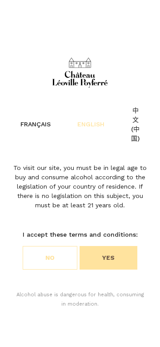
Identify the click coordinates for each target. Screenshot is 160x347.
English (90, 124)
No (50, 257)
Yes (108, 257)
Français (35, 124)
